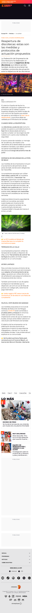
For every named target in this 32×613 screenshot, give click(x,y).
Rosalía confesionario (7, 2)
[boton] (23, 553)
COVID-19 (11, 311)
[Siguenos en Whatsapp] (29, 579)
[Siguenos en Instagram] (13, 579)
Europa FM (4, 33)
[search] (25, 6)
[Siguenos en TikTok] (8, 579)
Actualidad (18, 33)
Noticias (11, 33)
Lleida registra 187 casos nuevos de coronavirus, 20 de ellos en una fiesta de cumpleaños (15, 295)
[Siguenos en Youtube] (2, 579)
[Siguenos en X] (24, 579)
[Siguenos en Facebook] (18, 579)
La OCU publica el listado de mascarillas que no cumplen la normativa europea (12, 241)
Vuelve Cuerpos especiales (9, 1)
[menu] (29, 5)
